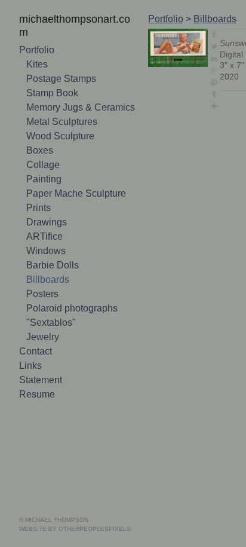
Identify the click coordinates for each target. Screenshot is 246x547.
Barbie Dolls (52, 252)
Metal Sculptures (61, 109)
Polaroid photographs (72, 296)
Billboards (47, 267)
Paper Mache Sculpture (76, 181)
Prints (38, 195)
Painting (43, 166)
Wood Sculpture (60, 123)
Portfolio (36, 37)
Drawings (46, 209)
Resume (37, 382)
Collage (43, 152)
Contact (35, 339)
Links (30, 353)
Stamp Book (52, 80)
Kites (37, 52)
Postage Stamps (61, 66)
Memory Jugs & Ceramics (80, 95)
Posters (42, 281)
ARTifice (44, 224)
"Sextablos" (51, 310)
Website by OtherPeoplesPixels (75, 528)
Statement (40, 367)
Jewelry (42, 324)
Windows (46, 238)
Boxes (39, 138)
